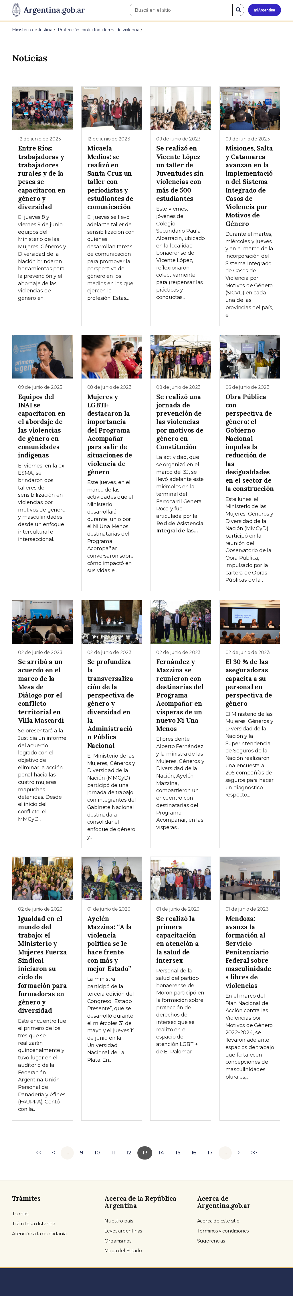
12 (128, 1153)
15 (177, 1153)
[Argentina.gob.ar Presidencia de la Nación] (48, 10)
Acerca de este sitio (218, 1221)
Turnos (20, 1213)
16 (194, 1153)
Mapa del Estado (123, 1250)
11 (113, 1153)
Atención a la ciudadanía (39, 1233)
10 (97, 1153)
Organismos (117, 1241)
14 (161, 1153)
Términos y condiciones (223, 1231)
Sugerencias (211, 1241)
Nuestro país (118, 1221)
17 (210, 1153)
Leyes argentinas (123, 1231)
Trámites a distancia (33, 1223)
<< (38, 1153)
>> (254, 1153)
